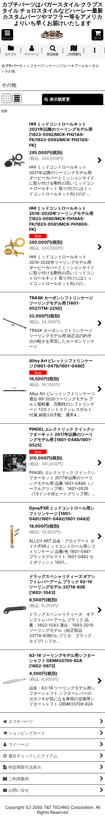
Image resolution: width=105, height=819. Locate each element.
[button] (7, 34)
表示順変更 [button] (60, 99)
